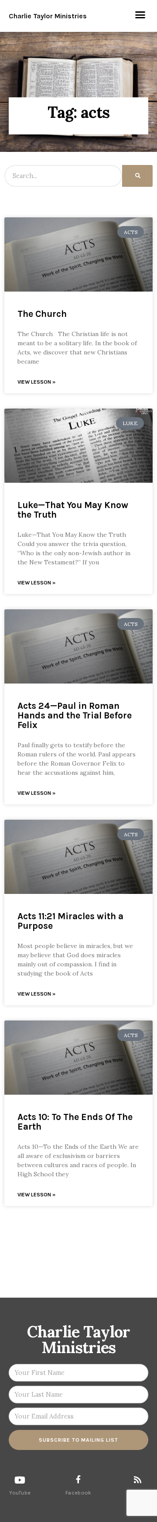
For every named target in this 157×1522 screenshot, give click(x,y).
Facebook (78, 1493)
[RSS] (137, 1479)
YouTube (20, 1493)
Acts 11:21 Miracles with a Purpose (70, 921)
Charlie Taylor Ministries (48, 16)
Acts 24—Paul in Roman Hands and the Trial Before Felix (74, 715)
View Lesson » (36, 382)
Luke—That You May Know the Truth (72, 510)
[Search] (137, 176)
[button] (140, 15)
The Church (42, 314)
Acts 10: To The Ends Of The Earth (75, 1122)
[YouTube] (20, 1480)
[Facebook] (78, 1479)
